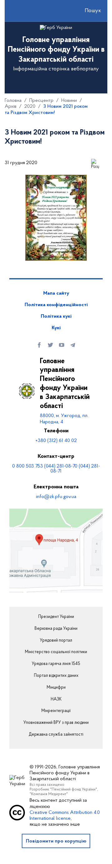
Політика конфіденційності (56, 304)
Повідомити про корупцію (56, 841)
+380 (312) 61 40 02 (56, 440)
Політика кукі (56, 316)
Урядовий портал (56, 641)
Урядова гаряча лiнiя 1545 (56, 664)
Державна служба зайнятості (56, 735)
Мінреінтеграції (56, 711)
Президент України (56, 617)
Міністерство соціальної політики (56, 652)
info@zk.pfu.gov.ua (56, 496)
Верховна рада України (56, 629)
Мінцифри (56, 688)
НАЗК (56, 699)
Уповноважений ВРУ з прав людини (56, 723)
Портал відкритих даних (56, 676)
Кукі (56, 327)
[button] (87, 11)
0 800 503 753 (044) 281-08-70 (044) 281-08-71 (56, 469)
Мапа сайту (56, 293)
